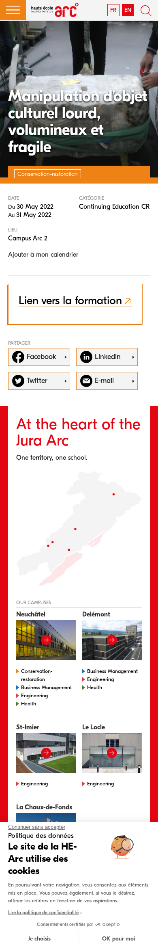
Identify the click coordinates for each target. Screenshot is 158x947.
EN (127, 9)
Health (28, 704)
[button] (13, 10)
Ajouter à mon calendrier (43, 254)
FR (113, 9)
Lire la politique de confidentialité (43, 912)
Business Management (46, 687)
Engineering (34, 695)
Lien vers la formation (70, 300)
